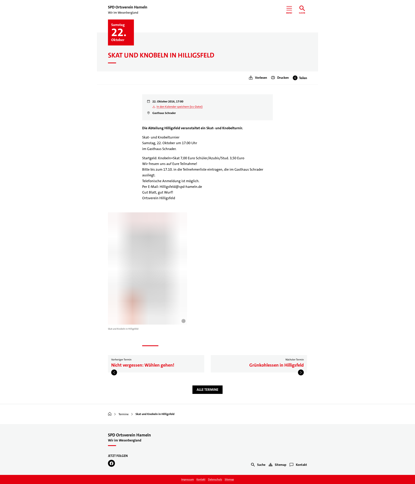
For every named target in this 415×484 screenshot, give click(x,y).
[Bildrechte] (183, 321)
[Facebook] (111, 463)
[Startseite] (110, 414)
